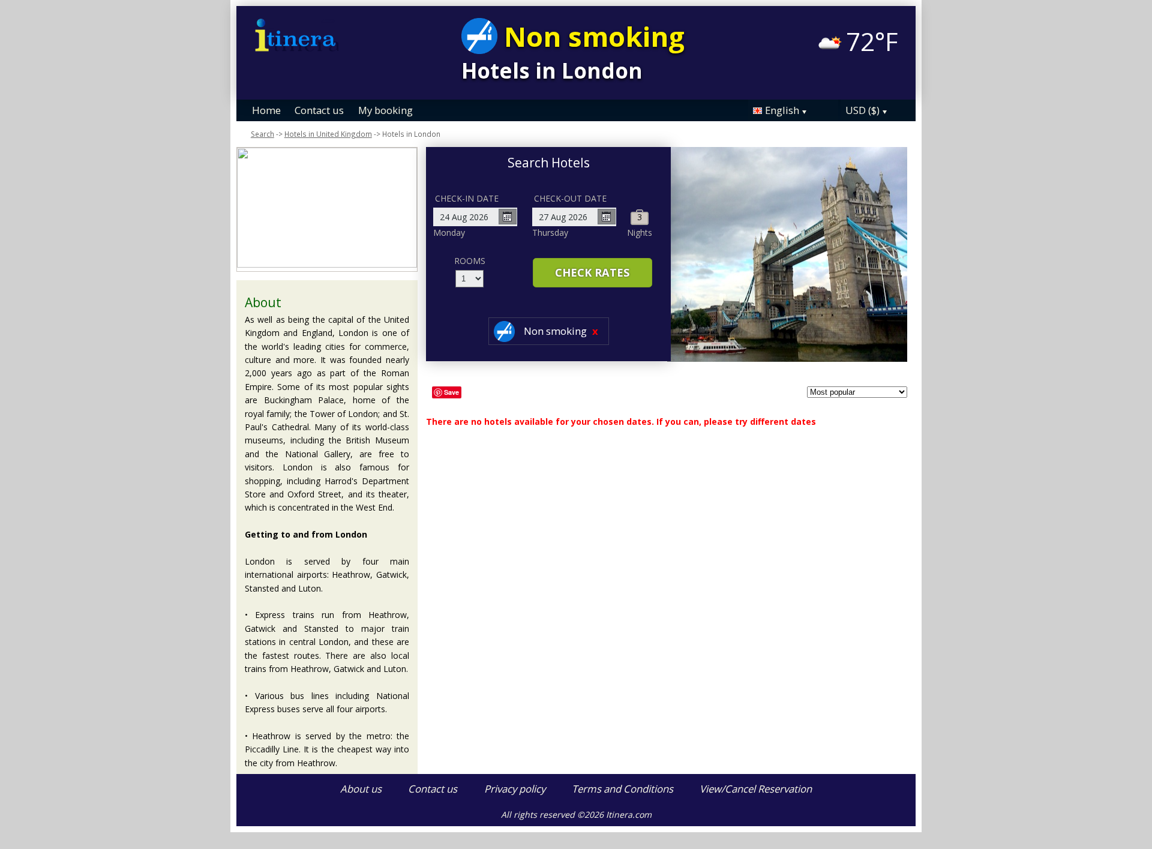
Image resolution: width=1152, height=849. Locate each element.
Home (266, 110)
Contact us (319, 110)
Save (451, 392)
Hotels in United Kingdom (328, 134)
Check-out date (570, 198)
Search (262, 134)
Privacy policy (514, 789)
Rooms (469, 260)
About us (361, 789)
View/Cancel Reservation (756, 789)
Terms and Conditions (622, 789)
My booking (385, 110)
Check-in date (467, 198)
